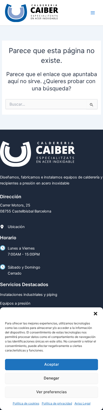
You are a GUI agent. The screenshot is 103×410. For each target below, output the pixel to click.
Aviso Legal (82, 403)
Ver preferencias (51, 391)
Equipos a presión (15, 303)
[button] (95, 313)
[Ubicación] (12, 227)
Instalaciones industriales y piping (28, 294)
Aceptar (51, 364)
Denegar (51, 378)
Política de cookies (26, 403)
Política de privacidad (57, 403)
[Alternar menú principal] (93, 13)
